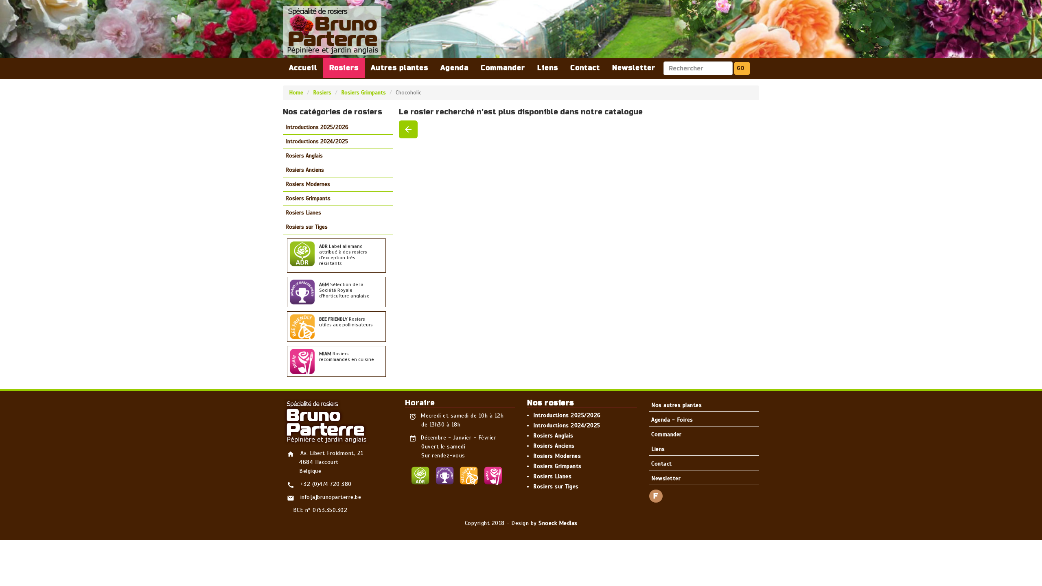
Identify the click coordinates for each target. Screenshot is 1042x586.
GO (740, 68)
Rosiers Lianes (303, 212)
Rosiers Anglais (304, 155)
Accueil (303, 68)
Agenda (454, 68)
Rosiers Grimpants (363, 92)
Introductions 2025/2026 (317, 127)
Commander (503, 68)
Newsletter (633, 68)
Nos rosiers (550, 402)
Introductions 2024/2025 (317, 141)
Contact (585, 68)
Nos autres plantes (676, 405)
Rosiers (344, 68)
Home (296, 92)
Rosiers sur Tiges (307, 226)
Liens (547, 68)
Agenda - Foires (672, 419)
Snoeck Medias (558, 523)
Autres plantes (399, 68)
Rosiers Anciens (305, 169)
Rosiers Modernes (308, 184)
